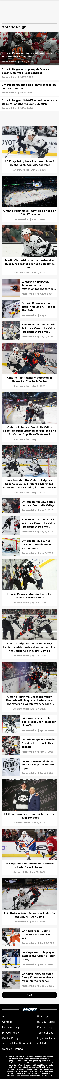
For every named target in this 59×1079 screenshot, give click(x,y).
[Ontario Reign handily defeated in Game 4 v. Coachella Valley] (29, 366)
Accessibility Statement (16, 1043)
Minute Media (18, 1057)
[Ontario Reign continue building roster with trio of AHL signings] (29, 48)
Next (29, 995)
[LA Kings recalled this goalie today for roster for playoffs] (29, 724)
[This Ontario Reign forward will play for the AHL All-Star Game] (29, 901)
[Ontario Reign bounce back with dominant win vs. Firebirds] (29, 547)
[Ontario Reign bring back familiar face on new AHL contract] (29, 88)
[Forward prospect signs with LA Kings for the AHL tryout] (29, 767)
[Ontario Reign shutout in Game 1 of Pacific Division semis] (29, 582)
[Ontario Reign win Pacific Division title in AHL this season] (29, 745)
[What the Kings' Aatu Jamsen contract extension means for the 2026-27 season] (29, 288)
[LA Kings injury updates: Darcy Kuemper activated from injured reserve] (29, 980)
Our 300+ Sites (46, 1021)
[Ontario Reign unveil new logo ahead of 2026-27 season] (29, 199)
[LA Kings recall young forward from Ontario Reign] (29, 937)
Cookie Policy (10, 1038)
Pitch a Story (44, 1027)
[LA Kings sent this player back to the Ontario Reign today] (29, 958)
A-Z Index (43, 1043)
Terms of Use (45, 1032)
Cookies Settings (12, 1048)
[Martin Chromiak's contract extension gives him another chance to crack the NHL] (29, 250)
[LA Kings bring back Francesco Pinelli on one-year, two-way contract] (29, 149)
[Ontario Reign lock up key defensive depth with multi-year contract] (29, 73)
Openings (43, 1016)
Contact (7, 1021)
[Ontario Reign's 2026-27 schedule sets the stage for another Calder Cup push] (29, 104)
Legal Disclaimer (47, 1038)
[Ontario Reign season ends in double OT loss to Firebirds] (29, 309)
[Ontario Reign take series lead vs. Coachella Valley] (29, 505)
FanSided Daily (11, 1027)
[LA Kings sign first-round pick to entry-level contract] (29, 802)
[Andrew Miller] (9, 61)
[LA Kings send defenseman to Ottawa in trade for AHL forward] (29, 852)
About (5, 1016)
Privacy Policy (10, 1032)
